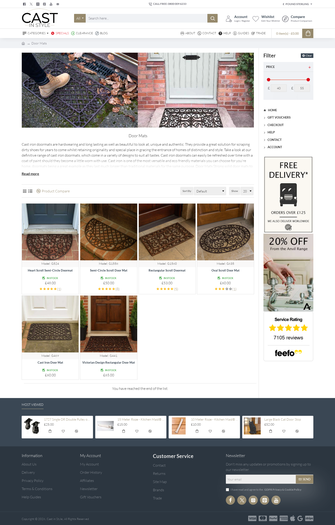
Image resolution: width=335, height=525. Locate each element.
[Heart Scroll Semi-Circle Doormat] (50, 232)
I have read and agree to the (265, 489)
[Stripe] (309, 518)
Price (270, 67)
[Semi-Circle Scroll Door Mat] (108, 232)
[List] (30, 191)
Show (234, 191)
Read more (30, 173)
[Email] (58, 4)
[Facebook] (25, 4)
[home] (23, 43)
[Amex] (284, 518)
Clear (309, 55)
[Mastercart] (263, 518)
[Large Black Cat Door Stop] (252, 425)
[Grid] (24, 191)
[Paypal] (273, 518)
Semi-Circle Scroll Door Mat (108, 270)
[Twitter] (31, 4)
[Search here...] (212, 18)
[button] (50, 432)
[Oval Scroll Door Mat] (225, 232)
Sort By (187, 191)
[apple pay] (292, 518)
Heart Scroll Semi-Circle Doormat (50, 270)
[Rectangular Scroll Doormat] (167, 232)
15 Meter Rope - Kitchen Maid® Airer (141, 419)
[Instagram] (253, 500)
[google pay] (300, 518)
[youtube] (51, 4)
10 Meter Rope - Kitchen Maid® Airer (214, 419)
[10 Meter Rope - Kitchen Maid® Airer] (178, 425)
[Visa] (252, 518)
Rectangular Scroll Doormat (167, 270)
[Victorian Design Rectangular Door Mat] (108, 324)
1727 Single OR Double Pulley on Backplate (67, 419)
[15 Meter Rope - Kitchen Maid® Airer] (105, 425)
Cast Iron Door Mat (50, 362)
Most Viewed (33, 404)
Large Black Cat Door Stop (282, 419)
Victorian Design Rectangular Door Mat (108, 362)
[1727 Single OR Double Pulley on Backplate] (31, 425)
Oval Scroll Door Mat (225, 270)
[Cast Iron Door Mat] (50, 324)
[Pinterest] (45, 4)
